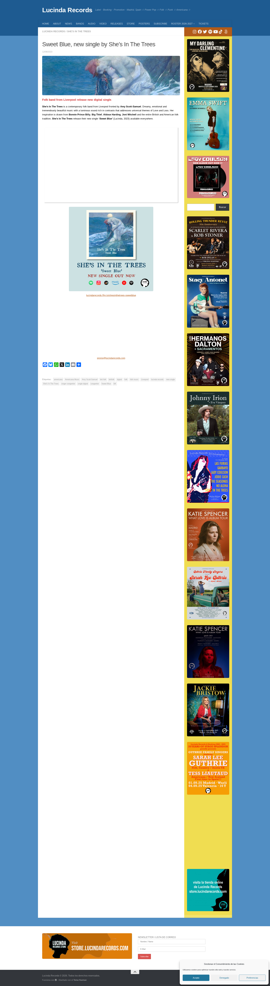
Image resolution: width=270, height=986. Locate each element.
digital (119, 379)
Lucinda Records (67, 10)
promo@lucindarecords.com (111, 358)
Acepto (196, 978)
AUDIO (91, 23)
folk (125, 379)
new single (170, 379)
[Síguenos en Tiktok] (221, 32)
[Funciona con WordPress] (56, 980)
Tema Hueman (80, 980)
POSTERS (144, 23)
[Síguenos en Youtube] (215, 32)
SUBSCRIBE (160, 23)
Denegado (224, 978)
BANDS (80, 23)
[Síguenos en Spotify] (210, 32)
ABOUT (57, 23)
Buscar (222, 207)
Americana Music (72, 379)
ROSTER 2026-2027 (182, 23)
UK (114, 384)
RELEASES (117, 23)
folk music (134, 379)
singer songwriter (68, 384)
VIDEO (103, 23)
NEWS (68, 23)
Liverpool (144, 379)
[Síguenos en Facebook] (200, 32)
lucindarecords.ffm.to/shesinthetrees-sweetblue (111, 295)
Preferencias (252, 978)
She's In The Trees (79, 31)
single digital (83, 384)
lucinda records (157, 379)
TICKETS (203, 23)
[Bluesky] (226, 32)
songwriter (95, 384)
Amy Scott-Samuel (89, 379)
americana (58, 379)
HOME (45, 23)
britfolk (111, 379)
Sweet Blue (106, 384)
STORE (131, 23)
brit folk (103, 379)
